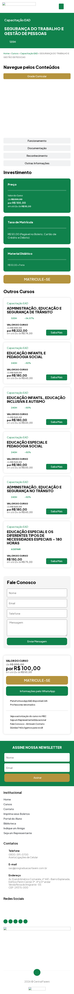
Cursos (14, 53)
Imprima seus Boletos (16, 813)
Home (6, 53)
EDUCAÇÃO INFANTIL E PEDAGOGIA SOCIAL (26, 355)
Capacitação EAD (17, 20)
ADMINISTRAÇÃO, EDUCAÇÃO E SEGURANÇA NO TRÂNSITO (34, 489)
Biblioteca (9, 823)
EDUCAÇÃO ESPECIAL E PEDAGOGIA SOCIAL (27, 444)
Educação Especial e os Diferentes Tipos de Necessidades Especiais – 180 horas (34, 537)
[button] (61, 6)
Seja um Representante (17, 833)
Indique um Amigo (14, 828)
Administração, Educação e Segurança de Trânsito (34, 310)
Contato (8, 809)
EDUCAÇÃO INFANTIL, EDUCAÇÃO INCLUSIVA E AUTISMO (36, 399)
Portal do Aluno (12, 818)
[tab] (37, 76)
